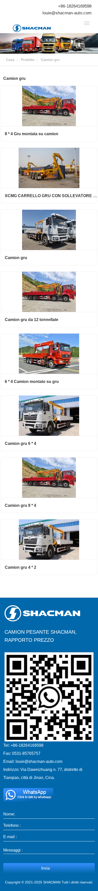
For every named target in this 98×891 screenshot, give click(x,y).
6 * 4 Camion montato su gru (32, 381)
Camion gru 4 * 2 (20, 567)
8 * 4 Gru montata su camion (31, 134)
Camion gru (16, 258)
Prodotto (27, 60)
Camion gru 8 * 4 (20, 505)
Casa (9, 60)
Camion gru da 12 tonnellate (31, 319)
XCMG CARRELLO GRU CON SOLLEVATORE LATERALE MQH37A (51, 196)
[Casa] (38, 28)
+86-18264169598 (74, 6)
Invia (45, 868)
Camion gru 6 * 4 (20, 443)
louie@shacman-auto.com (66, 13)
